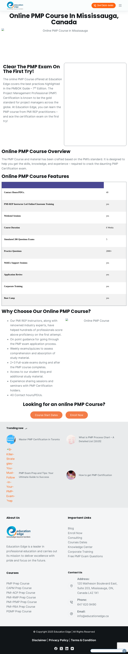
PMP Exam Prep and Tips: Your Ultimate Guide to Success (36, 475)
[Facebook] (55, 648)
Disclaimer (39, 640)
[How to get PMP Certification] (71, 475)
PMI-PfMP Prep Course (21, 602)
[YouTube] (72, 648)
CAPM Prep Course (19, 588)
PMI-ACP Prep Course (20, 592)
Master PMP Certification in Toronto (39, 439)
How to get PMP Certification (95, 475)
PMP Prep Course (17, 583)
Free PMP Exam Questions (85, 556)
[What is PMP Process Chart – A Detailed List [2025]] (71, 439)
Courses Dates (77, 542)
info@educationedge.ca (93, 616)
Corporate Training (80, 551)
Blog (71, 528)
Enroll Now (75, 533)
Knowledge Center (80, 547)
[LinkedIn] (66, 648)
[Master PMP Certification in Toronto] (11, 439)
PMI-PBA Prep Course (20, 606)
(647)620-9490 (105, 5)
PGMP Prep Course (18, 611)
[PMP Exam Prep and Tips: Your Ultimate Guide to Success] (11, 475)
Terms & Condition (83, 640)
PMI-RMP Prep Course (21, 597)
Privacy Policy (59, 640)
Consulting (75, 537)
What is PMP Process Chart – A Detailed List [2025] (96, 439)
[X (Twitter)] (61, 648)
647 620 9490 (86, 604)
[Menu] (120, 5)
